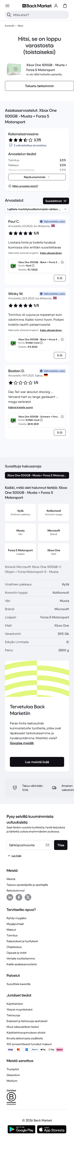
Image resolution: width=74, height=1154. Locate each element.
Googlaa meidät (22, 743)
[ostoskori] (65, 6)
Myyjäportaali (15, 924)
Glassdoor (13, 1075)
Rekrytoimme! (16, 890)
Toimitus (12, 935)
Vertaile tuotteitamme (21, 958)
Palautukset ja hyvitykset (22, 941)
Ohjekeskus (14, 947)
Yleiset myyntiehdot (19, 1009)
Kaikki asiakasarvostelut (22, 964)
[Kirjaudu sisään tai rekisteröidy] (56, 6)
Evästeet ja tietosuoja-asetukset (27, 1021)
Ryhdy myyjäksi (16, 918)
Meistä (11, 879)
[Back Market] (37, 5)
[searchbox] (40, 15)
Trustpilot (13, 1069)
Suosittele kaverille (19, 984)
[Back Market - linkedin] (10, 897)
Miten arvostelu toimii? (25, 186)
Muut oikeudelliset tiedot (23, 1027)
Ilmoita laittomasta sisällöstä (25, 1038)
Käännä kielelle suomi (20, 407)
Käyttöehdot (15, 1004)
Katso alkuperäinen (51, 252)
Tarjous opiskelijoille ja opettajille (27, 885)
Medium (12, 1081)
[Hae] (9, 15)
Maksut (11, 929)
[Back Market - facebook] (19, 897)
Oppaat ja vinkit (17, 953)
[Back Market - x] (28, 897)
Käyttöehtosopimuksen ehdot (26, 1032)
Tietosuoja (13, 1015)
